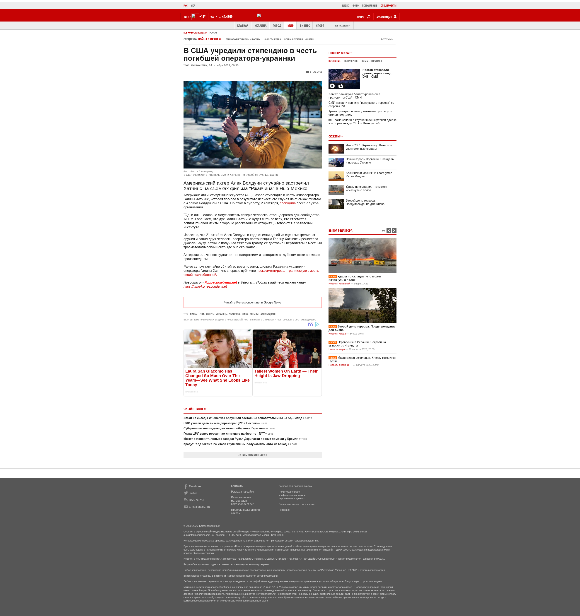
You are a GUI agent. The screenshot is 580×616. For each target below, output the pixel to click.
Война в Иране (256, 39)
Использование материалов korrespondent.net (242, 501)
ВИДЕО (345, 5)
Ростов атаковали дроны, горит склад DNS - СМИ (376, 73)
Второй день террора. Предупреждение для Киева (365, 202)
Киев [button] (186, 17)
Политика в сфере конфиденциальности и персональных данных (292, 495)
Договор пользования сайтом (295, 486)
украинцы (221, 314)
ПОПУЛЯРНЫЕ (369, 5)
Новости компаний (339, 283)
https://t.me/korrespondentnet (205, 286)
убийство (234, 314)
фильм (194, 314)
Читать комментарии (253, 455)
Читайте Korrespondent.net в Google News (252, 302)
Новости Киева (337, 333)
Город (277, 25)
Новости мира (339, 53)
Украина (260, 25)
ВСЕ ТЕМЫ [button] (386, 39)
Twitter (193, 493)
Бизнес (305, 25)
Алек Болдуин (268, 314)
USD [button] (212, 16)
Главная (242, 25)
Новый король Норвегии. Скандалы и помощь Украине (370, 160)
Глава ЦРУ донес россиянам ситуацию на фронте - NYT (228, 433)
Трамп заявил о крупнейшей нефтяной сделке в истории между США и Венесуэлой (362, 121)
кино (245, 314)
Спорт (320, 25)
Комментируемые (372, 61)
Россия (214, 32)
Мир (291, 25)
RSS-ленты (196, 500)
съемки (254, 314)
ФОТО (356, 5)
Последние (335, 61)
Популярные (351, 61)
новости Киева (272, 39)
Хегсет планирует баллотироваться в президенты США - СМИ (354, 95)
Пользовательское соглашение (297, 504)
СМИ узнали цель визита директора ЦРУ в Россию (225, 423)
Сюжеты (334, 136)
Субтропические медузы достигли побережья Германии (229, 428)
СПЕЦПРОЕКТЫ (388, 5)
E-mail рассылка (199, 506)
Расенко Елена (199, 65)
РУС (186, 5)
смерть (210, 314)
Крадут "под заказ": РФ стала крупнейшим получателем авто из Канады (240, 444)
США (202, 314)
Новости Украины (339, 364)
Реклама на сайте (242, 491)
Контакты (237, 486)
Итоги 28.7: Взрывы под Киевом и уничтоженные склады (369, 147)
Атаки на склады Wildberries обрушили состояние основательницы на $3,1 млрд (248, 418)
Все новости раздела (195, 32)
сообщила (288, 203)
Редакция (284, 509)
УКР (193, 5)
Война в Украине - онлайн (299, 39)
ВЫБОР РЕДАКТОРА (340, 230)
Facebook (195, 486)
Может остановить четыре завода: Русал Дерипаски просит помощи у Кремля (245, 438)
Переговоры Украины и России (243, 39)
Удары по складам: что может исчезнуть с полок (366, 188)
